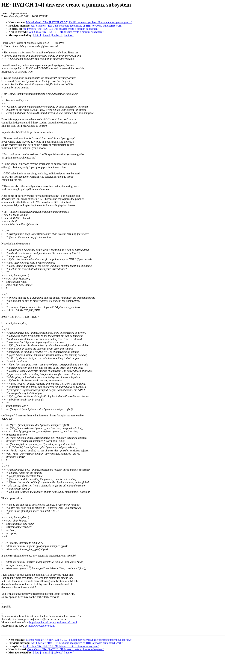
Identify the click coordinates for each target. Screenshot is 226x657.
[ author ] (69, 35)
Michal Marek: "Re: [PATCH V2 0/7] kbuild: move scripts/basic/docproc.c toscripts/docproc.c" (79, 22)
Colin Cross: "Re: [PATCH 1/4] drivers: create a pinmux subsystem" (65, 31)
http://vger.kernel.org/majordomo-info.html (53, 622)
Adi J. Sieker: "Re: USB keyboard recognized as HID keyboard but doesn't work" (77, 25)
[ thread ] (46, 35)
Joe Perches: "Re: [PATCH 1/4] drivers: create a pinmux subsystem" (61, 28)
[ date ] (37, 35)
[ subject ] (57, 35)
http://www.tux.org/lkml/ (41, 625)
